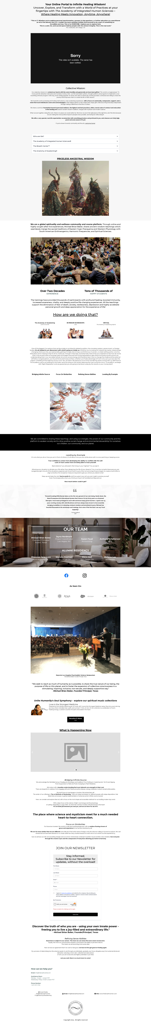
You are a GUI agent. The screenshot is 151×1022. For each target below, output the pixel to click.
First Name (56, 866)
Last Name (56, 872)
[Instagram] (85, 575)
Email (55, 879)
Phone (55, 886)
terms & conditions (67, 893)
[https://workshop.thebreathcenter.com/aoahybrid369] (106, 332)
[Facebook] (66, 575)
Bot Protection (57, 900)
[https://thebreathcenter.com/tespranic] (75, 332)
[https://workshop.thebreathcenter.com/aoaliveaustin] (45, 332)
